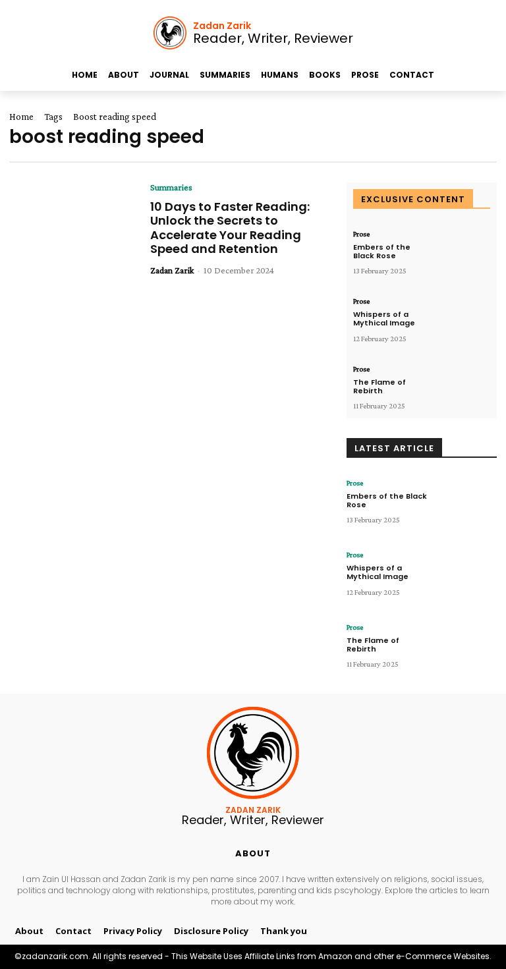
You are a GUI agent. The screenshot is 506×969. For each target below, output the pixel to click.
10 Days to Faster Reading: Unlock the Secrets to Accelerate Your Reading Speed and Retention (230, 228)
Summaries (171, 187)
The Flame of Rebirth (379, 386)
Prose (361, 234)
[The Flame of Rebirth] (463, 388)
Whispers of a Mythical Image (384, 318)
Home (21, 116)
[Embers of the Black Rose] (463, 253)
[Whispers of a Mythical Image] (463, 320)
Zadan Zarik (172, 270)
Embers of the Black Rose (381, 251)
